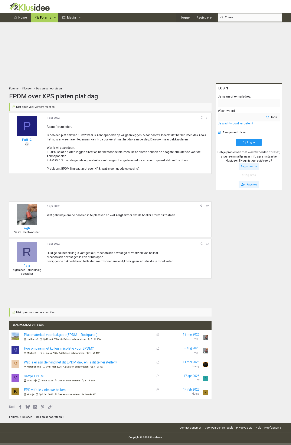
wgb (196, 338)
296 (99, 339)
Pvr (197, 379)
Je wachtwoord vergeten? (235, 123)
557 (93, 380)
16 (86, 394)
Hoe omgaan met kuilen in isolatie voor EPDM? (59, 348)
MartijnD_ (32, 353)
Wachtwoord (226, 110)
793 (102, 366)
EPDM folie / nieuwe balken (45, 390)
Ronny (195, 366)
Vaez (29, 380)
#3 (207, 243)
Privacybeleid (244, 427)
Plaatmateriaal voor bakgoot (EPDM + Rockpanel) (60, 335)
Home (22, 17)
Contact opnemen (191, 427)
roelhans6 (32, 339)
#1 (207, 117)
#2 (207, 206)
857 (94, 394)
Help (258, 427)
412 (97, 353)
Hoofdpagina (272, 427)
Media (71, 17)
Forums (45, 17)
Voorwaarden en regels (219, 427)
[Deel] (201, 117)
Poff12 (27, 140)
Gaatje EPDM (33, 376)
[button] (55, 17)
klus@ (30, 394)
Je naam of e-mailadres (234, 96)
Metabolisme (34, 366)
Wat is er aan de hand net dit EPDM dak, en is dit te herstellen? (70, 362)
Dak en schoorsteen (74, 339)
